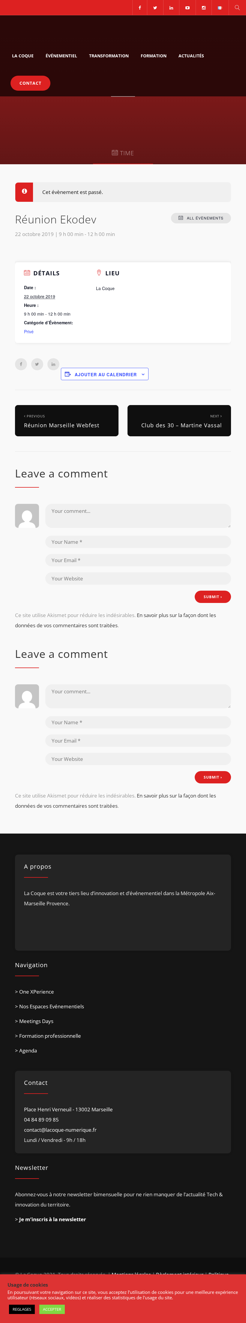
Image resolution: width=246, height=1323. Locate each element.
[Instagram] (204, 7)
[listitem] (123, 913)
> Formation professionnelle (48, 1035)
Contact (30, 83)
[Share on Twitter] (37, 364)
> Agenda (26, 1050)
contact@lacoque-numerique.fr (60, 1129)
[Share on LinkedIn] (53, 364)
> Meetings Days (34, 1021)
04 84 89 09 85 (41, 1119)
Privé (29, 331)
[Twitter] (155, 7)
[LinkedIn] (171, 7)
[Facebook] (139, 7)
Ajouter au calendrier (106, 374)
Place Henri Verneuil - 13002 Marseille (68, 1109)
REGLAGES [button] (22, 1309)
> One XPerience (34, 991)
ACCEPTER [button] (52, 1309)
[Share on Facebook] (21, 364)
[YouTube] (187, 7)
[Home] (33, 28)
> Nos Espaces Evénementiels (49, 1006)
